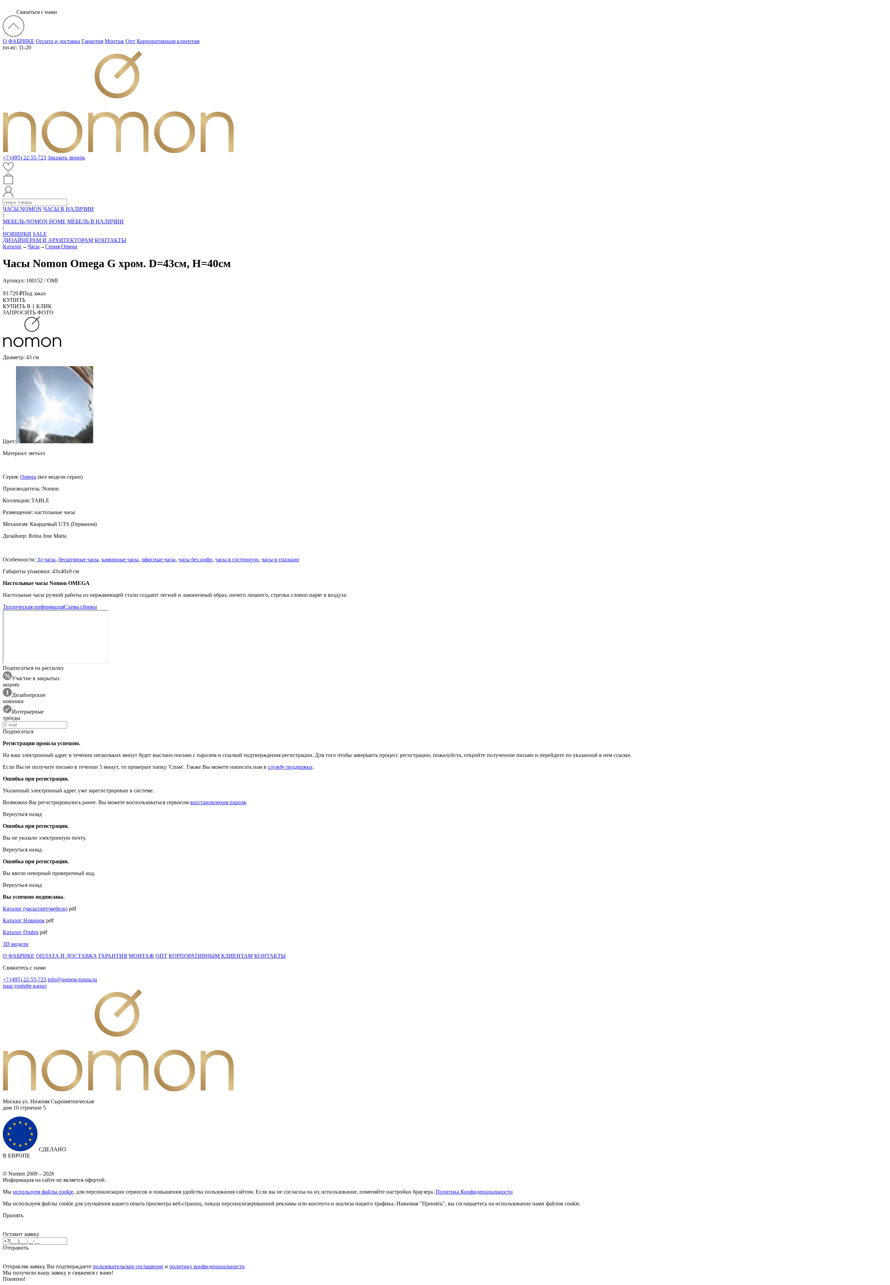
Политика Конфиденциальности (474, 1192)
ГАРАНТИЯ (112, 956)
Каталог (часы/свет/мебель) (35, 909)
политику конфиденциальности (207, 1266)
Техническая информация (33, 607)
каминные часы (120, 559)
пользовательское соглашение (128, 1266)
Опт (130, 41)
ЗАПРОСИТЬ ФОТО (28, 312)
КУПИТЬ (14, 300)
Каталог (12, 246)
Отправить (16, 1248)
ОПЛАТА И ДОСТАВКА (66, 956)
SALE (40, 234)
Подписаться (18, 731)
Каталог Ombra (21, 932)
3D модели (16, 944)
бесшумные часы (78, 559)
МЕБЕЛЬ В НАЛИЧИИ (95, 221)
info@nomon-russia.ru (72, 979)
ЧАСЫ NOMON (22, 209)
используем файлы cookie (43, 1192)
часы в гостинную (237, 559)
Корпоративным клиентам (168, 41)
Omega (28, 477)
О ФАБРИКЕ (18, 41)
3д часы (46, 559)
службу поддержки (290, 767)
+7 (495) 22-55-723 (24, 157)
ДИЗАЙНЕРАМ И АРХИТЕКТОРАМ (48, 240)
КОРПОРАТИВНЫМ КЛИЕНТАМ (211, 956)
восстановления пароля (218, 802)
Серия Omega (61, 246)
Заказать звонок (66, 157)
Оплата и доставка (58, 41)
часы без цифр (195, 559)
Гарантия (92, 41)
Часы (33, 246)
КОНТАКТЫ (110, 240)
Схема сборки (80, 607)
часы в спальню (280, 559)
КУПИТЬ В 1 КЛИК (27, 306)
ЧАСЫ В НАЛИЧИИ (68, 209)
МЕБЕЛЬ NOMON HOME (34, 221)
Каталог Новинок (24, 920)
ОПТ (161, 956)
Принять (13, 1215)
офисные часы (158, 559)
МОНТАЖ (141, 956)
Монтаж (114, 41)
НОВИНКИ (17, 234)
